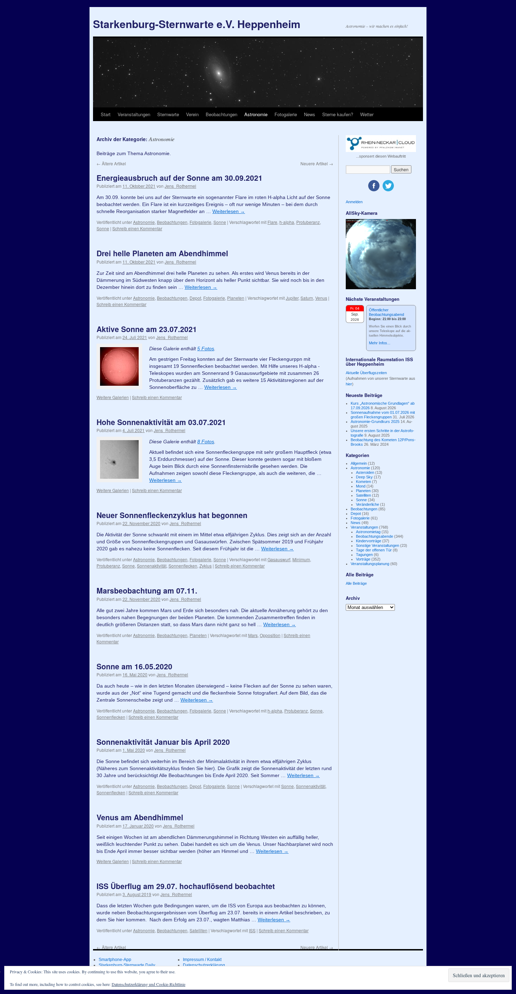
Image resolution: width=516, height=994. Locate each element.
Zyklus (205, 566)
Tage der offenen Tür (374, 550)
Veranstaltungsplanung (370, 564)
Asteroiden (365, 472)
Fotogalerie (285, 114)
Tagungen (364, 554)
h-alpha (286, 222)
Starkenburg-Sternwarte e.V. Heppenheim (196, 23)
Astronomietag (368, 532)
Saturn (306, 298)
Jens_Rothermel (180, 186)
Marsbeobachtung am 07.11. (147, 590)
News (309, 114)
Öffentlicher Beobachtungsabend (386, 312)
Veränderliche (367, 504)
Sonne (219, 222)
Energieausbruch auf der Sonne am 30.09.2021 (180, 177)
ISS (252, 930)
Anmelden (354, 202)
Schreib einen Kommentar (137, 228)
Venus (321, 298)
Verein (192, 114)
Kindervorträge (368, 541)
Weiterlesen (228, 211)
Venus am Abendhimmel (140, 817)
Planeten (235, 298)
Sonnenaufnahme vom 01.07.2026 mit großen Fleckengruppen (383, 414)
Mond (360, 486)
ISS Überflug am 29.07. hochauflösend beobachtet (186, 886)
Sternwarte (168, 114)
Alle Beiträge (356, 583)
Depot (195, 298)
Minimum (301, 559)
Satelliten (198, 930)
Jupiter (292, 298)
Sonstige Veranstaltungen (377, 545)
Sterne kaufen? (337, 114)
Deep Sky (364, 477)
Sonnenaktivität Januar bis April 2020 (163, 741)
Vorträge (363, 559)
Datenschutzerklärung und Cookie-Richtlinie (148, 984)
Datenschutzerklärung (204, 965)
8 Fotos (205, 441)
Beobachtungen (221, 114)
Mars (253, 635)
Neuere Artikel (316, 163)
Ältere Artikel (111, 163)
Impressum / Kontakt (202, 959)
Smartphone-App (115, 959)
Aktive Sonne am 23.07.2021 (147, 329)
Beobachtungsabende (374, 536)
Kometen (363, 481)
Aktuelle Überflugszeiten (366, 373)
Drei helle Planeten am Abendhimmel (162, 253)
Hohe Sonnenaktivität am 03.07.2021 (161, 422)
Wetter (366, 114)
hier (349, 384)
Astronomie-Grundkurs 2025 (375, 421)
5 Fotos (205, 348)
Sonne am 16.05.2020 (134, 666)
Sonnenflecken (182, 566)
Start (106, 114)
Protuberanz (308, 222)
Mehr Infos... (379, 343)
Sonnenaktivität (151, 566)
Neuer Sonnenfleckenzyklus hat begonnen (172, 515)
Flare (272, 222)
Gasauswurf (278, 559)
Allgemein (359, 463)
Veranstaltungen (134, 114)
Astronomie (255, 114)
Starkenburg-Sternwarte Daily (127, 965)
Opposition (270, 635)
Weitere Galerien (113, 397)
